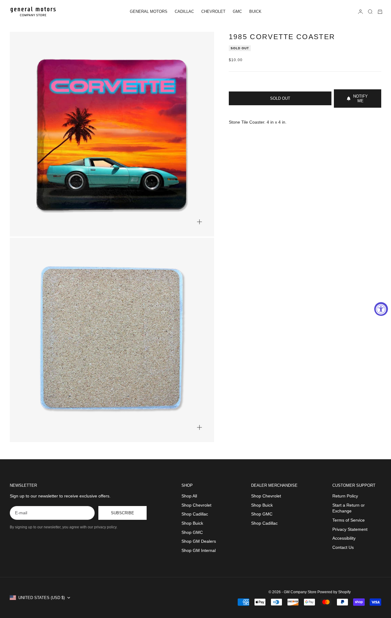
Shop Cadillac (194, 514)
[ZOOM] (199, 222)
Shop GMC (192, 532)
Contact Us (343, 547)
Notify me (360, 98)
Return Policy (345, 495)
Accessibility (344, 538)
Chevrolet (213, 11)
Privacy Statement (349, 529)
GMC (237, 11)
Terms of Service (348, 520)
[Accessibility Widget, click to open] (381, 309)
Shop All (189, 495)
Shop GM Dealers (198, 541)
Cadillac (184, 11)
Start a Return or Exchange (348, 508)
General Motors (148, 11)
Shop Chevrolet (196, 505)
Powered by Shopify (334, 592)
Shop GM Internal (198, 550)
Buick (255, 11)
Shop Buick (192, 523)
